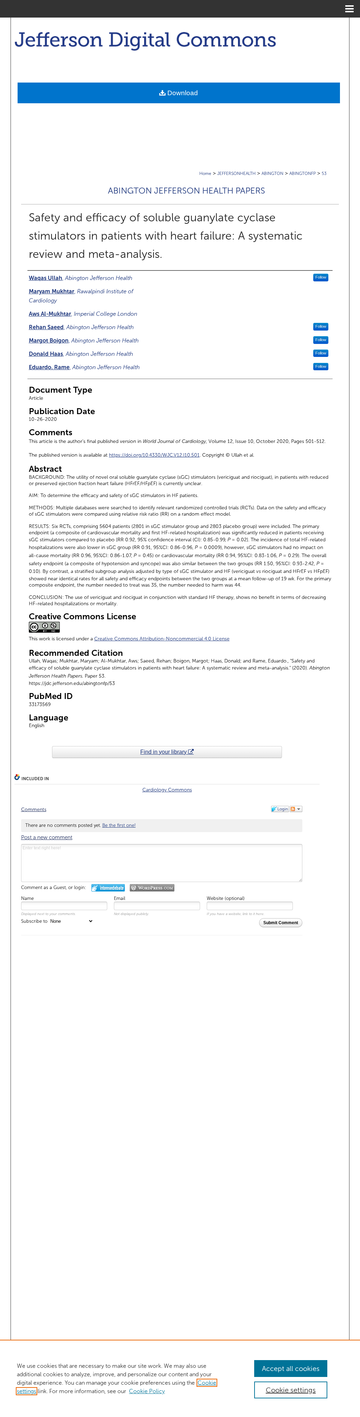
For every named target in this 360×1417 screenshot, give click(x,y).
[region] (180, 1378)
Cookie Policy (147, 1391)
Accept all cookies (291, 1368)
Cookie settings (291, 1390)
